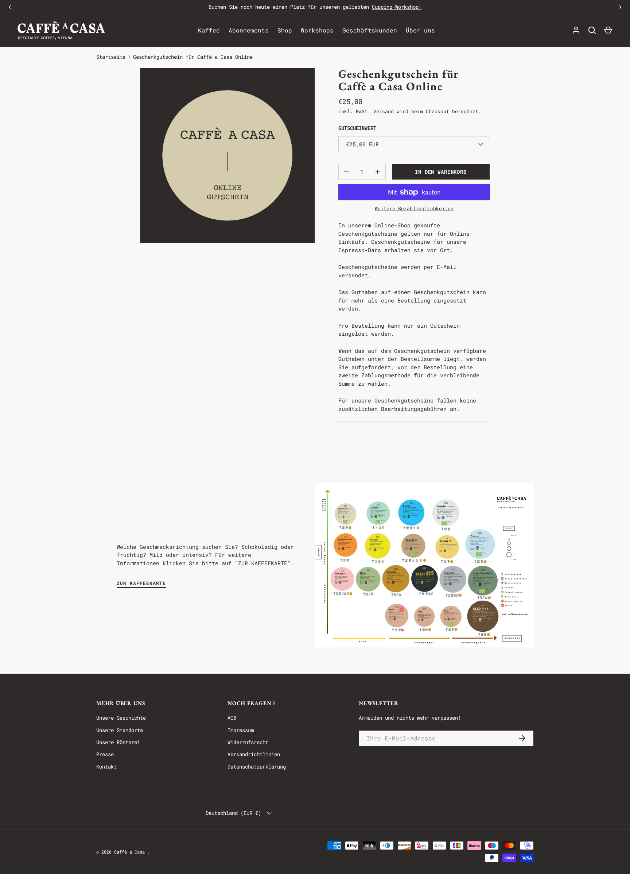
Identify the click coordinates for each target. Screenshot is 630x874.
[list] (227, 155)
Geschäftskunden (369, 30)
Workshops (317, 30)
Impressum (241, 730)
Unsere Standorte (119, 730)
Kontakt (106, 766)
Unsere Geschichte (121, 717)
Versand (383, 111)
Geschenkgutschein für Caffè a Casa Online (193, 56)
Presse (105, 754)
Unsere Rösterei (118, 742)
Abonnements (249, 30)
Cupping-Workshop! (396, 6)
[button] (608, 30)
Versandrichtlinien (254, 754)
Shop (284, 30)
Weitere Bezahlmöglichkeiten (414, 208)
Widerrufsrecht (248, 742)
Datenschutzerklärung (257, 766)
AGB (232, 717)
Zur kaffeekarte (141, 583)
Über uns (420, 30)
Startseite (110, 56)
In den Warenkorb (440, 171)
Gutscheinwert (357, 127)
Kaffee (209, 30)
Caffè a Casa (130, 852)
